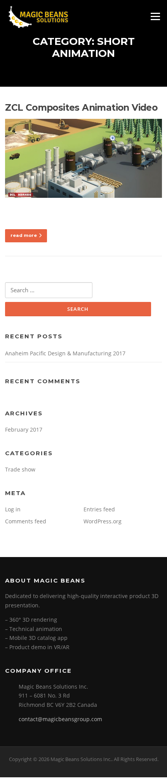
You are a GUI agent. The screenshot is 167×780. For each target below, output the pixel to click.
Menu (155, 16)
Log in (13, 509)
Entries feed (99, 509)
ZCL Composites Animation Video (81, 107)
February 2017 (23, 429)
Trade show (20, 469)
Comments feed (25, 521)
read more (23, 235)
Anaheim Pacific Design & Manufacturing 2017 (65, 353)
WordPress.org (103, 521)
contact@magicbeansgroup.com (60, 719)
